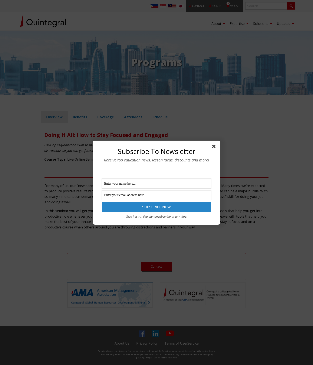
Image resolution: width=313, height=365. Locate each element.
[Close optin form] (214, 147)
